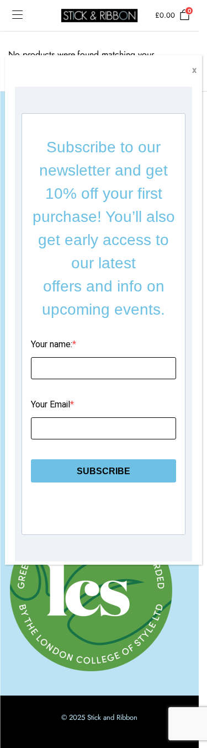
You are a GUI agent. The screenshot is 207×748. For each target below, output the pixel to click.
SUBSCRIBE (103, 471)
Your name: (51, 344)
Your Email (50, 404)
